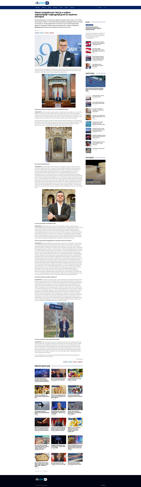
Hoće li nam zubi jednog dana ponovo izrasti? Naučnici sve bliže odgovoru (58, 396)
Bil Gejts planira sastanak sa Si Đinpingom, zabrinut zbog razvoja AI (58, 413)
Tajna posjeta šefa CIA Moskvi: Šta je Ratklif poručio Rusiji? (42, 413)
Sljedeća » (46, 471)
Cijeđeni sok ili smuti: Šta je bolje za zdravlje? (74, 379)
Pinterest (52, 32)
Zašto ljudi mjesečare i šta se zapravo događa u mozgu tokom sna (98, 143)
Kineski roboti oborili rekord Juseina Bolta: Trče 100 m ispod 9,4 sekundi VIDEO (94, 89)
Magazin (55, 7)
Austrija (36, 30)
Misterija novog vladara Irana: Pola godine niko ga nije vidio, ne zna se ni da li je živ (94, 182)
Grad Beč (72, 7)
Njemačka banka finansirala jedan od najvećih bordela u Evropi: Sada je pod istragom (42, 429)
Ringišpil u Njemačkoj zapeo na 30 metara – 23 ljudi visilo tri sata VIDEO (58, 446)
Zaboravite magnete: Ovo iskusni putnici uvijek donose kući (42, 396)
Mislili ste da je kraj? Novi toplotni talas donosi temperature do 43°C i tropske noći (74, 429)
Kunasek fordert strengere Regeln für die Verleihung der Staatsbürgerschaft (98, 43)
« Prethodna (37, 471)
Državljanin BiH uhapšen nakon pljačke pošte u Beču (74, 463)
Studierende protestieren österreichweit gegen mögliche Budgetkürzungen (93, 28)
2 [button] (103, 183)
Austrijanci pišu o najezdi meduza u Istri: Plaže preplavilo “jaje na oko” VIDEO (98, 123)
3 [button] (104, 183)
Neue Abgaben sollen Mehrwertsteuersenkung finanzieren (97, 65)
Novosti (44, 7)
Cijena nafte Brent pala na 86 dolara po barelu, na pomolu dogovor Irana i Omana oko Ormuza (75, 447)
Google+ (47, 32)
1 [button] (101, 183)
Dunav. (46, 485)
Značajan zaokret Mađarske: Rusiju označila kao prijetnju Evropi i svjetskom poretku (58, 429)
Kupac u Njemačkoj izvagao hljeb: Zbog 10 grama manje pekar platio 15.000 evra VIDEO (41, 464)
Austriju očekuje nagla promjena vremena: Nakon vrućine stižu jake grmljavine (42, 380)
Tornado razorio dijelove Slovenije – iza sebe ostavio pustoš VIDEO (98, 110)
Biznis (49, 7)
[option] (95, 172)
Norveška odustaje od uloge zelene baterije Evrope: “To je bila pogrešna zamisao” (98, 130)
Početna (38, 7)
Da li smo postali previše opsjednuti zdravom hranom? (75, 395)
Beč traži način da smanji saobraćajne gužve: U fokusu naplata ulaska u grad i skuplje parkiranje (42, 447)
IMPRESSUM (103, 485)
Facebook (37, 32)
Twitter (42, 32)
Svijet (40, 402)
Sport (61, 7)
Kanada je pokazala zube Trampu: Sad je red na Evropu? (58, 463)
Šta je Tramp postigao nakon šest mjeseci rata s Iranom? (58, 379)
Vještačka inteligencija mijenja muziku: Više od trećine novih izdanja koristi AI (98, 136)
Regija (74, 402)
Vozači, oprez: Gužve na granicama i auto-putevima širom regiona (74, 413)
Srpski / (96, 7)
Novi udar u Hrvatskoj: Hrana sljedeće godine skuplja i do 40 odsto (98, 116)
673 (43, 471)
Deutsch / (100, 7)
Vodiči (66, 7)
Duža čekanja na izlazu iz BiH (98, 148)
